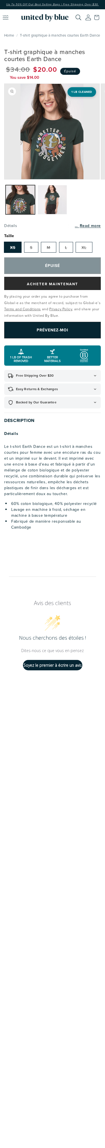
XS (12, 247)
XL (84, 247)
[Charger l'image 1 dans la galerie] (20, 200)
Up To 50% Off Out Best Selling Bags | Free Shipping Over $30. (52, 4)
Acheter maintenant (52, 284)
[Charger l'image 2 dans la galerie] (52, 200)
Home (9, 35)
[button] (98, 17)
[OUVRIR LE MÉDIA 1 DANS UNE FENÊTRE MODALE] (51, 131)
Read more (90, 226)
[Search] (78, 17)
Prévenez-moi (52, 330)
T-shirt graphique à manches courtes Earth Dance (60, 35)
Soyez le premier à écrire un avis (53, 665)
